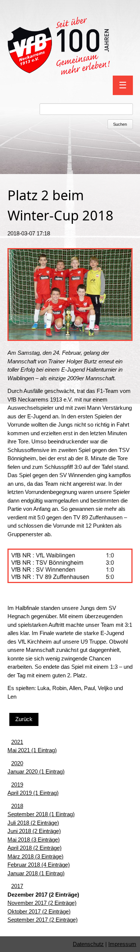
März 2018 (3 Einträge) (35, 856)
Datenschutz (88, 944)
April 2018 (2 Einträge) (34, 848)
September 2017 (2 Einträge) (42, 919)
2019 (17, 784)
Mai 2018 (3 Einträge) (33, 839)
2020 (17, 763)
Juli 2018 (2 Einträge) (33, 823)
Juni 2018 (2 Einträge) (34, 831)
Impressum (122, 944)
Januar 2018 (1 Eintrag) (36, 873)
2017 (17, 886)
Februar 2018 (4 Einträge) (38, 864)
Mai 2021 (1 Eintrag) (32, 750)
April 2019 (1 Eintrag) (33, 793)
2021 (17, 742)
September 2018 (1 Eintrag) (41, 814)
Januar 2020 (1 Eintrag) (36, 771)
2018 (17, 806)
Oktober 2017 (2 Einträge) (39, 911)
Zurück (23, 719)
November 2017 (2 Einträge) (42, 903)
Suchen (120, 124)
